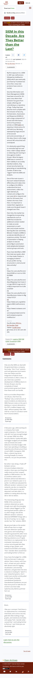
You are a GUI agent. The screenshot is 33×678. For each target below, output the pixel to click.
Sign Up (28, 3)
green (12, 8)
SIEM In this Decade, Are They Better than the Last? (14, 40)
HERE (8, 23)
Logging (15, 339)
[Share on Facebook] (18, 55)
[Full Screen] (13, 55)
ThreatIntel (13, 341)
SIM (23, 339)
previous (7, 18)
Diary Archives (10, 660)
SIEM (19, 339)
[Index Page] (5, 2)
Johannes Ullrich (20, 13)
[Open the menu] (30, 8)
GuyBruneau (16, 327)
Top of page (26, 651)
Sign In (21, 3)
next (12, 18)
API (18, 666)
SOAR (7, 341)
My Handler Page (12, 325)
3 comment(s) (11, 67)
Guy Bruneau (11, 63)
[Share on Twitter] (24, 55)
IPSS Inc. (18, 323)
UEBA (19, 341)
